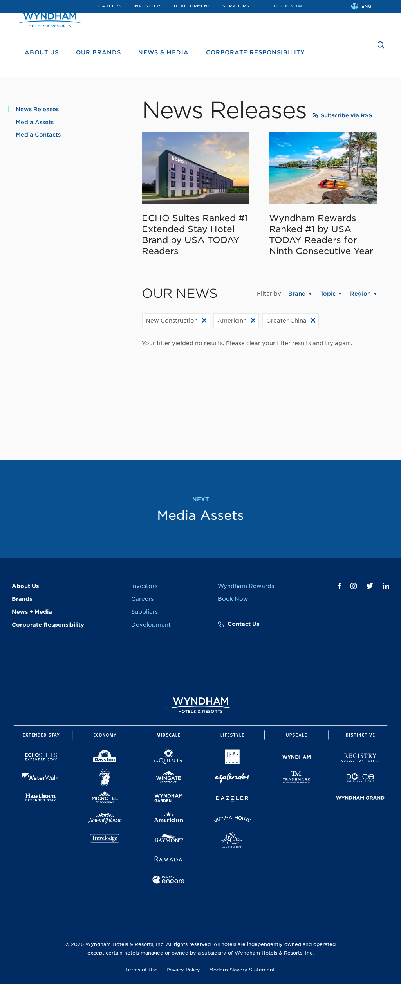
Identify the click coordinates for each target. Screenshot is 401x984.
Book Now (288, 6)
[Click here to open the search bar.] (381, 45)
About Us (42, 52)
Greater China (286, 320)
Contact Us (243, 624)
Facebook (339, 586)
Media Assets (35, 122)
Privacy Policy (183, 970)
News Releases (37, 109)
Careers (110, 6)
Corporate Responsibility (255, 52)
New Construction (172, 320)
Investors (148, 6)
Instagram (353, 586)
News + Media (32, 612)
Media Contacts (38, 135)
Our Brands (98, 52)
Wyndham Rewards (246, 586)
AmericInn (232, 320)
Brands (22, 599)
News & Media (163, 52)
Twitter (369, 586)
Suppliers (235, 6)
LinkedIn (386, 586)
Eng (366, 6)
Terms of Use (141, 970)
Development (192, 6)
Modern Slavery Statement (242, 970)
